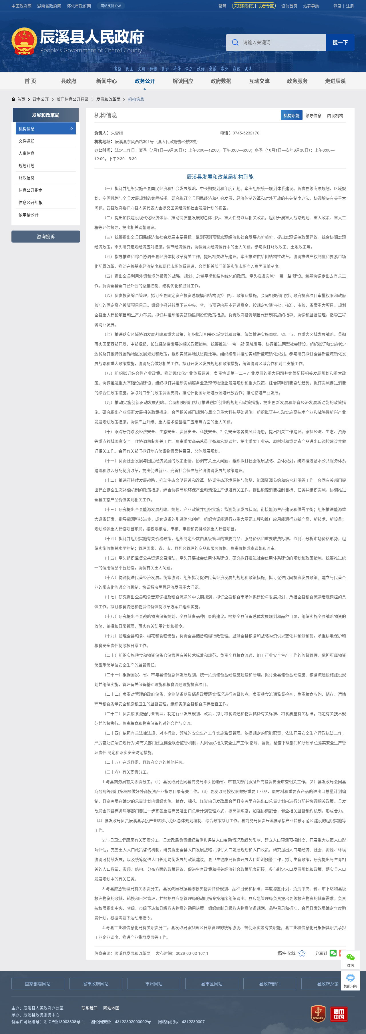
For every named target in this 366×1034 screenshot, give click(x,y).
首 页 (30, 81)
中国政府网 (21, 6)
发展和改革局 (108, 99)
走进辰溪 (335, 81)
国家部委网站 (38, 984)
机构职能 (292, 115)
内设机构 (335, 115)
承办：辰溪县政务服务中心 (35, 1014)
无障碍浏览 (244, 6)
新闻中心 (106, 81)
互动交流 (259, 81)
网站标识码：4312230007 (181, 1021)
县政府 (68, 81)
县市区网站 (211, 984)
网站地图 (111, 1008)
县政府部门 (270, 984)
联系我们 (89, 1008)
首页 (21, 99)
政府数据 (221, 81)
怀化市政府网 (79, 6)
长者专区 (266, 6)
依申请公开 (29, 214)
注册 (350, 6)
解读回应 (183, 81)
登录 (337, 6)
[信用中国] (339, 1013)
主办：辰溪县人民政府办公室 (37, 1008)
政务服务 (297, 81)
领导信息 (313, 115)
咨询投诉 (46, 236)
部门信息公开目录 (73, 99)
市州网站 (153, 984)
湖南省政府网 (49, 6)
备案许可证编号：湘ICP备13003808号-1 (47, 1021)
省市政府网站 (96, 984)
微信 (350, 965)
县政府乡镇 (328, 984)
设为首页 (289, 6)
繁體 (222, 6)
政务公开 (145, 81)
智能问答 (350, 986)
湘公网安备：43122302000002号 (121, 1021)
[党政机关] (318, 1013)
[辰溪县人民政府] (77, 41)
